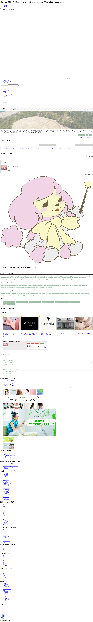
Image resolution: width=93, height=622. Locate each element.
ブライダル (5, 493)
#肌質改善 (48, 293)
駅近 (3, 514)
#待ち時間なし (29, 293)
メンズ (4, 516)
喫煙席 (4, 506)
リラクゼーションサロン (7, 457)
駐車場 (4, 515)
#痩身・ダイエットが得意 (6, 276)
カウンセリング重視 (6, 532)
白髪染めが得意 (6, 482)
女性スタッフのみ (6, 530)
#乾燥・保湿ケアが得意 (29, 295)
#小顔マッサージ (43, 279)
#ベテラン (13, 293)
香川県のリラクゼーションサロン (9, 385)
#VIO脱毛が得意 (15, 295)
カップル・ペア (6, 521)
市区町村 (47, 145)
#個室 (16, 285)
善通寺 (45, 148)
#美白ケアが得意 (82, 277)
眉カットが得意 (6, 489)
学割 (3, 529)
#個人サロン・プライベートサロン (54, 285)
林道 (3, 560)
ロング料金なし (6, 522)
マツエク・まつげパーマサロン (9, 455)
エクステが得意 (6, 476)
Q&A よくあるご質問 (7, 589)
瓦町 (3, 555)
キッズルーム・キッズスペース (9, 507)
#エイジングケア (56, 276)
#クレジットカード (23, 285)
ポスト (68, 78)
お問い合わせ (5, 590)
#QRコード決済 (31, 285)
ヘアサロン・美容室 (6, 453)
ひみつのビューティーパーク (8, 609)
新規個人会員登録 (6, 82)
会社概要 (4, 583)
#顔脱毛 (36, 279)
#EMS (73, 285)
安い (3, 534)
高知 (3, 549)
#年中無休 (85, 285)
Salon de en (5, 162)
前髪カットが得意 (6, 480)
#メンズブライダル (67, 279)
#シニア (9, 295)
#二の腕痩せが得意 (41, 276)
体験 (3, 519)
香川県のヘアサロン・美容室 (8, 380)
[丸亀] (4, 336)
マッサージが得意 (6, 486)
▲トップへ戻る (70, 387)
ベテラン (4, 533)
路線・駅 (83, 145)
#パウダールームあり (18, 287)
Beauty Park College (6, 608)
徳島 (3, 550)
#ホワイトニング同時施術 (66, 277)
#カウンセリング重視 (5, 293)
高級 (3, 504)
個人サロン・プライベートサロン (9, 520)
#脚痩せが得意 (49, 276)
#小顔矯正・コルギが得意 (28, 279)
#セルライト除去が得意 (6, 277)
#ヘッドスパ (4, 279)
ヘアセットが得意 (6, 490)
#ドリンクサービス (85, 293)
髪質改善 (4, 542)
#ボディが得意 (16, 276)
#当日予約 (79, 285)
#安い (36, 295)
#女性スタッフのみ (21, 293)
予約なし (4, 510)
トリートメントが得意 (7, 483)
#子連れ (64, 293)
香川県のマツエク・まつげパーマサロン (10, 383)
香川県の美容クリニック (7, 468)
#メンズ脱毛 (19, 279)
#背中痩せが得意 (37, 293)
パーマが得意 (5, 475)
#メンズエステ (86, 276)
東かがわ (6, 148)
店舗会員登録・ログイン (7, 591)
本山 (3, 563)
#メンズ (50, 287)
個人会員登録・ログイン (7, 592)
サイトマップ (5, 593)
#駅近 (63, 285)
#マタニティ (75, 277)
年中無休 (4, 511)
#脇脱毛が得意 (71, 293)
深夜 (3, 513)
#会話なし (77, 293)
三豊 (53, 148)
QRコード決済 (5, 524)
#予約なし (26, 287)
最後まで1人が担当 (6, 541)
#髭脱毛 (14, 277)
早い (3, 535)
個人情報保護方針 (6, 584)
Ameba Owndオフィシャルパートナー (10, 599)
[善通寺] (58, 335)
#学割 (21, 295)
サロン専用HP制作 (6, 598)
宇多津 (4, 561)
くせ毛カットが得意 (6, 536)
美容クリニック (6, 458)
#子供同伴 (44, 285)
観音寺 (4, 575)
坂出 (29, 148)
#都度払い (38, 285)
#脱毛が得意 (50, 279)
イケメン (4, 538)
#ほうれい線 (32, 287)
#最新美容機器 (39, 287)
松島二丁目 (5, 565)
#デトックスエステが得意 (77, 276)
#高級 (2, 287)
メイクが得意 (5, 491)
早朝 (3, 512)
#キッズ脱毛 (57, 277)
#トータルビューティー (56, 293)
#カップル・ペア (9, 287)
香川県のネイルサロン (7, 381)
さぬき (13, 148)
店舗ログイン (5, 6)
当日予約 (4, 523)
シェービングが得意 (6, 488)
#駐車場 (11, 285)
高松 (21, 148)
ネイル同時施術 (6, 492)
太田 (3, 556)
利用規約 (4, 585)
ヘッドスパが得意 (6, 485)
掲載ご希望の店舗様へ (7, 81)
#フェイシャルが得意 (31, 276)
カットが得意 (5, 473)
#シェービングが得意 (66, 276)
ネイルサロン (5, 454)
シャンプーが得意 (6, 484)
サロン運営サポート (6, 600)
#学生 (45, 287)
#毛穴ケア (50, 277)
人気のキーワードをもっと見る (86, 137)
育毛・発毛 (5, 537)
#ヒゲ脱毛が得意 (20, 277)
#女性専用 (69, 285)
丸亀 (37, 148)
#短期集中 (3, 295)
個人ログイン (5, 5)
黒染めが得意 (5, 481)
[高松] (22, 336)
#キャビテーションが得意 (42, 277)
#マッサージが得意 (58, 279)
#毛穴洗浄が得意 (11, 279)
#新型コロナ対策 (4, 285)
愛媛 (3, 548)
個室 (3, 505)
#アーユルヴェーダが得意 (30, 277)
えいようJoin (5, 612)
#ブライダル (23, 276)
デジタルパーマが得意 (7, 477)
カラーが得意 (5, 474)
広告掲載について (6, 80)
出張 (3, 508)
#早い (43, 293)
